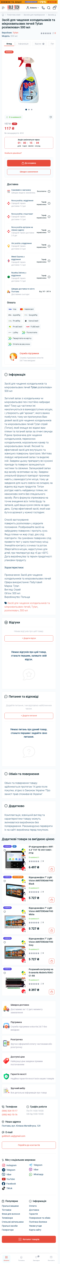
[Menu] (3, 8)
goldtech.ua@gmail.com (13, 1136)
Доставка (34, 1210)
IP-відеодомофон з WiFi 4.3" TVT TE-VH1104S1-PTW (41, 849)
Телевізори (7, 1218)
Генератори (8, 1230)
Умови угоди (35, 1226)
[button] (26, 109)
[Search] (48, 7)
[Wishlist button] (50, 117)
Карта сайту (35, 1230)
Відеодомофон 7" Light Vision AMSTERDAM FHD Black (41, 880)
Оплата (33, 1206)
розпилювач (11, 610)
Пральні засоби (10, 1226)
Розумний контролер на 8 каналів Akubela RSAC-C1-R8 (41, 972)
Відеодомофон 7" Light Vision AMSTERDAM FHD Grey (41, 941)
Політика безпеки (38, 1222)
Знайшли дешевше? (13, 153)
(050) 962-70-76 (9, 1114)
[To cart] (51, 869)
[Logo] (13, 7)
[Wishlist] (5, 850)
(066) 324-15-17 (9, 1111)
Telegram (38, 1165)
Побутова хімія (13, 15)
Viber (36, 1169)
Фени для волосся (11, 1214)
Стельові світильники (13, 1222)
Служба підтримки (29, 353)
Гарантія (33, 1214)
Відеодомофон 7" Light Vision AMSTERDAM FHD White (41, 911)
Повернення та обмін (39, 1218)
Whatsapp (38, 1174)
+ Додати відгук (29, 638)
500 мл (24, 610)
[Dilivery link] (49, 191)
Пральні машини (10, 1206)
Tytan (15, 32)
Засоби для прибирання (34, 15)
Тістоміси (6, 1210)
